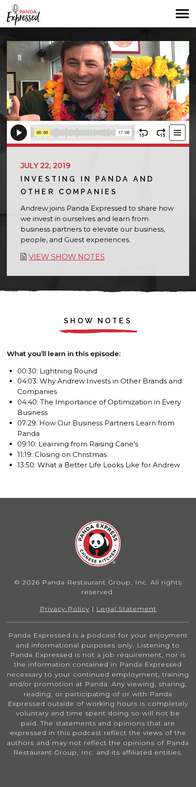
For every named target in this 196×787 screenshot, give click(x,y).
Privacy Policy (64, 609)
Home (36, 15)
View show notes (67, 257)
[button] (182, 13)
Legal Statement (126, 609)
